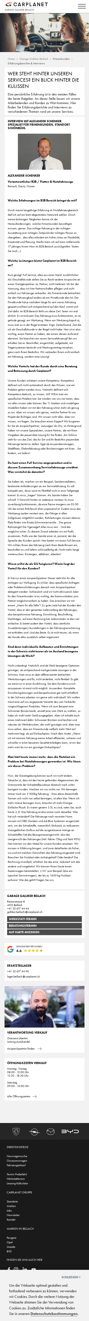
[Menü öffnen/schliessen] (81, 7)
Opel (10, 1242)
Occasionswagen (17, 1161)
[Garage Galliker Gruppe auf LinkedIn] (25, 1269)
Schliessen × (71, 1277)
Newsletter (13, 1215)
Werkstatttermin (16, 1179)
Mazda (11, 1247)
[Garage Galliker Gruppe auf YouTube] (34, 1269)
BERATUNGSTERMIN (23, 926)
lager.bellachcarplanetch (23, 976)
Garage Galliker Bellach (33, 59)
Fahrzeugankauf (16, 1165)
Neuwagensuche (17, 1156)
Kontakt (11, 1219)
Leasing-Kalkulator (17, 1183)
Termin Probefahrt (17, 1174)
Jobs (9, 1210)
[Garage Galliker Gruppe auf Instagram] (16, 1269)
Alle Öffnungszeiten (18, 1096)
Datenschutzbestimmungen (54, 1313)
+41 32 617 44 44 (18, 908)
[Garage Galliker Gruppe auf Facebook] (9, 1269)
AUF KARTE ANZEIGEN (24, 932)
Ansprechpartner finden (21, 1048)
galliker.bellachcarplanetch (25, 912)
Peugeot (11, 1238)
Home (11, 59)
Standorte (12, 1201)
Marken (11, 1206)
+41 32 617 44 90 (18, 971)
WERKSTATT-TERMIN (23, 919)
